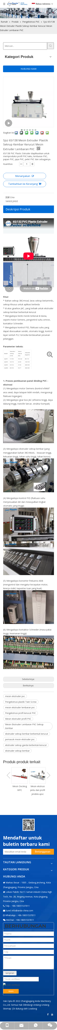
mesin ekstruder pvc (15, 696)
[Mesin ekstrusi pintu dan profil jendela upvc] (20, 775)
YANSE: (9, 201)
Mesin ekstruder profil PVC (18, 718)
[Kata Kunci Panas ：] (50, 45)
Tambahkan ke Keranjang (23, 184)
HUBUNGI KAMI (28, 68)
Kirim (11, 991)
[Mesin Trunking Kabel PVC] (37, 775)
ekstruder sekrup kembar (17, 750)
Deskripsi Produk (18, 209)
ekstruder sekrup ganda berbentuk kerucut (26, 745)
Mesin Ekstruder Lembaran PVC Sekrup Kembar (24, 726)
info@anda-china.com (22, 910)
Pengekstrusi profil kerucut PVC (20, 713)
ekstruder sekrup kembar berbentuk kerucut (26, 733)
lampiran (10, 973)
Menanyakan (22, 176)
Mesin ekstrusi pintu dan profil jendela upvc (19, 790)
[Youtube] (52, 1014)
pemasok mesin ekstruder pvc (20, 739)
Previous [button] (8, 775)
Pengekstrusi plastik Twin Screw (20, 701)
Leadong (32, 1008)
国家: (7, 197)
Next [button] (48, 775)
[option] (19, 781)
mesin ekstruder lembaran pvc (20, 707)
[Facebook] (48, 1014)
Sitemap (7, 1008)
